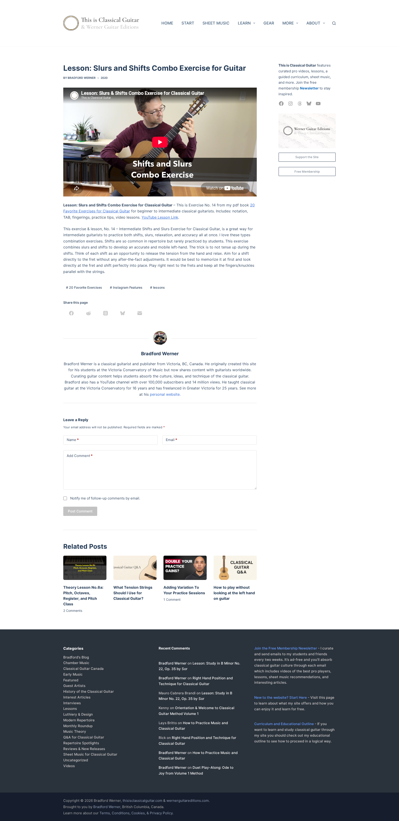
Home (167, 23)
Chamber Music (76, 663)
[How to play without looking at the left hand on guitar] (235, 568)
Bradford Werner (173, 663)
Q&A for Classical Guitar (83, 737)
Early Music (73, 674)
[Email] (140, 313)
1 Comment (172, 599)
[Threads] (105, 313)
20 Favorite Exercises (84, 287)
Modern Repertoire (79, 720)
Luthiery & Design (78, 714)
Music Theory (74, 731)
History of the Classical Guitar (88, 691)
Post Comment (80, 511)
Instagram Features (126, 287)
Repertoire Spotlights (81, 743)
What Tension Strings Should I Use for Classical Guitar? (132, 593)
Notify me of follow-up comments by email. (105, 498)
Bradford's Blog (76, 657)
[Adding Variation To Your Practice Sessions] (185, 568)
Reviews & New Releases (84, 749)
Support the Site (307, 157)
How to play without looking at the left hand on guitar (234, 593)
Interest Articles (77, 697)
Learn (244, 23)
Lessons (70, 708)
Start (187, 23)
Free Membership (307, 171)
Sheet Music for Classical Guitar (90, 754)
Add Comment (80, 455)
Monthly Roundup (78, 726)
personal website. (165, 394)
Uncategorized (75, 760)
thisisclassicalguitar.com (142, 800)
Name (73, 440)
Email (171, 440)
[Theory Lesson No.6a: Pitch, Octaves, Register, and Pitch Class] (84, 568)
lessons (157, 287)
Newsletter (309, 88)
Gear (268, 23)
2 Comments (72, 611)
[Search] (334, 23)
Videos (69, 766)
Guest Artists (74, 685)
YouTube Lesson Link (160, 217)
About (313, 23)
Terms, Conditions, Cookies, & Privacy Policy (136, 813)
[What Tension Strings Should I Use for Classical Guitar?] (135, 568)
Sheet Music (216, 23)
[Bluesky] (123, 313)
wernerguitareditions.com (187, 800)
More (288, 23)
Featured (70, 680)
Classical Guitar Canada (83, 668)
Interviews (72, 703)
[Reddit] (88, 313)
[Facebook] (71, 313)
